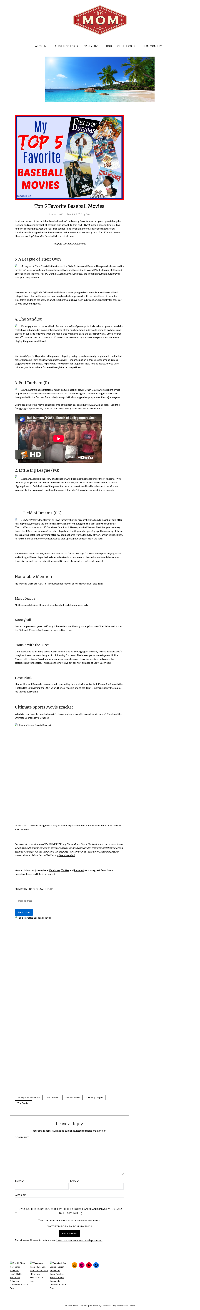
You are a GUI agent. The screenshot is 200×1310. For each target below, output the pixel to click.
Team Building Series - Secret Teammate (57, 1277)
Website (20, 1195)
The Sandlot (23, 1103)
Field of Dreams (72, 1097)
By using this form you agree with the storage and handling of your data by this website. (70, 1210)
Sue (88, 214)
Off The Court (127, 46)
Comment (22, 1137)
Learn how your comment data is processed (79, 1240)
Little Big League (95, 1097)
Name (19, 1180)
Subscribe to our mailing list (35, 888)
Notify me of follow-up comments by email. (70, 1220)
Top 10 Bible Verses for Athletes (16, 1277)
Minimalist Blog (109, 1305)
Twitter (65, 870)
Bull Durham (52, 1097)
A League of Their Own (33, 266)
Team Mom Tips (152, 46)
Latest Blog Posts (65, 46)
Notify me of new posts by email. (70, 1226)
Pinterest (79, 870)
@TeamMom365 (66, 855)
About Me (41, 46)
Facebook (54, 870)
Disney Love (91, 46)
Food (108, 46)
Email (74, 1180)
